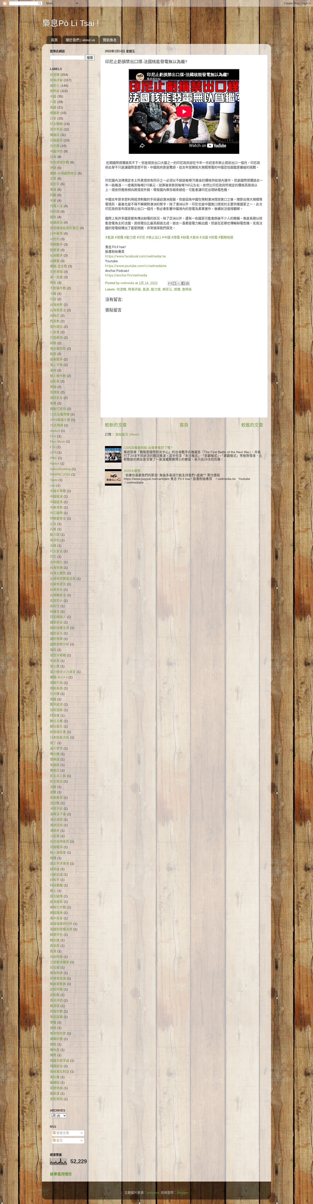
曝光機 (55, 754)
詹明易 (187, 289)
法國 (53, 787)
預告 (53, 282)
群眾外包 (56, 934)
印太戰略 (56, 124)
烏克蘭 (55, 146)
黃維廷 (55, 135)
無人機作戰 (58, 376)
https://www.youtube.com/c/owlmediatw (136, 266)
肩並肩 (55, 945)
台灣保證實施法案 (63, 578)
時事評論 (134, 289)
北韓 (53, 545)
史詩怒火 (56, 600)
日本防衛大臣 (59, 737)
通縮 (53, 1028)
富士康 (55, 666)
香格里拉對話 (59, 1071)
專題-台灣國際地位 (63, 173)
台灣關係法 (58, 595)
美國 (53, 107)
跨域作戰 (56, 1011)
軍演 (53, 189)
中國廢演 (56, 496)
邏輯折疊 (56, 1039)
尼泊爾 (55, 693)
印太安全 (56, 551)
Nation (54, 463)
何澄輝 (121, 289)
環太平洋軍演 (59, 863)
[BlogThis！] (174, 283)
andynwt (153, 1192)
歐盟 (53, 354)
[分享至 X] (178, 283)
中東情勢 (56, 507)
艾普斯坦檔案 (59, 962)
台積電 (55, 261)
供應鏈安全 (58, 518)
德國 (53, 699)
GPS (53, 452)
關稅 (53, 1044)
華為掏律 (56, 973)
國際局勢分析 (59, 644)
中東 (53, 200)
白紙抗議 (56, 874)
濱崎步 (55, 830)
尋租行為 (56, 683)
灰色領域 (56, 271)
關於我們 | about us (80, 40)
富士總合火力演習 (63, 672)
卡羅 (53, 293)
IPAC (53, 458)
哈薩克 (55, 611)
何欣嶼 (55, 211)
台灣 (53, 157)
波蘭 (53, 792)
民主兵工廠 (58, 776)
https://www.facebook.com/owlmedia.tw (135, 256)
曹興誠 (55, 759)
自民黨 (55, 381)
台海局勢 (56, 304)
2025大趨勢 (132, 471)
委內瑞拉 (56, 326)
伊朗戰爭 (56, 244)
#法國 (203, 237)
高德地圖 (56, 1088)
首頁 (54, 40)
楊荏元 (167, 289)
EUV (53, 436)
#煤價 (119, 237)
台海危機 (56, 567)
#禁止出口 (153, 237)
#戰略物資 (225, 237)
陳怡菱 (55, 1050)
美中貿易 (56, 918)
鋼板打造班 (58, 409)
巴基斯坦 (56, 337)
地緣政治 (56, 222)
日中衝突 (56, 233)
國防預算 (56, 639)
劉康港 (55, 250)
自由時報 (56, 956)
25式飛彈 (56, 425)
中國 (53, 96)
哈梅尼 (55, 315)
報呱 (53, 650)
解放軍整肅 (58, 984)
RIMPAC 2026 (60, 474)
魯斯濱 (55, 1093)
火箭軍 (55, 836)
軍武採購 (56, 1017)
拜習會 (55, 715)
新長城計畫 (58, 732)
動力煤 (156, 289)
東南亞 (55, 770)
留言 (59, 1140)
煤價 (177, 289)
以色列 (55, 239)
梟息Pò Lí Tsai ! (70, 23)
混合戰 (55, 803)
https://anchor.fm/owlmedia (126, 275)
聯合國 (55, 940)
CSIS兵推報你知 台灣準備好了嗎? (148, 447)
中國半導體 (58, 491)
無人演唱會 (58, 852)
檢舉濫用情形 (61, 1174)
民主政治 (56, 781)
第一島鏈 (56, 277)
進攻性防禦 (58, 1033)
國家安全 (56, 622)
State (54, 480)
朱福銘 (55, 765)
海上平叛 (56, 365)
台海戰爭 (56, 255)
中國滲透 (56, 151)
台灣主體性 (58, 573)
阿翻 (53, 195)
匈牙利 (55, 540)
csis (52, 485)
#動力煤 (130, 237)
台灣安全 (56, 589)
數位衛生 (56, 726)
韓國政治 (56, 1066)
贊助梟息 (110, 40)
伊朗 (53, 168)
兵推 (53, 529)
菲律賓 (55, 392)
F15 (53, 447)
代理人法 (56, 206)
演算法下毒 (58, 814)
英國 (53, 387)
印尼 (53, 556)
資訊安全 (56, 398)
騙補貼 (55, 1082)
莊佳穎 (55, 967)
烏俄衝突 (56, 140)
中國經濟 (56, 502)
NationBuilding (60, 469)
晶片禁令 (56, 748)
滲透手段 (56, 808)
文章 (53, 178)
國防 (53, 217)
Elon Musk (57, 441)
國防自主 (56, 633)
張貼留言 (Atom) (127, 434)
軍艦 (53, 1022)
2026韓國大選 (60, 420)
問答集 (55, 321)
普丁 (53, 743)
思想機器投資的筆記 (64, 228)
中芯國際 (56, 513)
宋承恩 (55, 661)
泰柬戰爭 (56, 359)
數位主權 (56, 721)
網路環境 (56, 912)
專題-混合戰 (58, 266)
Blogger (182, 1192)
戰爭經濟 (56, 704)
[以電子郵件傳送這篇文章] (170, 283)
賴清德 (55, 1006)
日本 (53, 118)
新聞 (53, 343)
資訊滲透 (56, 1000)
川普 (53, 102)
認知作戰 (56, 989)
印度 (53, 299)
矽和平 (55, 880)
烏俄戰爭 (56, 847)
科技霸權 (56, 885)
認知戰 (55, 995)
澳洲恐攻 (56, 825)
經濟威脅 (56, 902)
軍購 (53, 403)
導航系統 (56, 688)
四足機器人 (58, 617)
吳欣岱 (55, 606)
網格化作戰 (58, 907)
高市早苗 (56, 129)
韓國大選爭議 (59, 1060)
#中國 (166, 237)
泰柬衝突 (56, 797)
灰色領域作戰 (59, 162)
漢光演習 (56, 819)
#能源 (109, 237)
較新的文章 (116, 425)
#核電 (213, 237)
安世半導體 (58, 655)
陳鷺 (53, 1055)
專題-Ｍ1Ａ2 (59, 677)
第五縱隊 (56, 896)
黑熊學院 (56, 1099)
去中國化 (56, 562)
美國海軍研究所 (61, 923)
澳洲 (53, 370)
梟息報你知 (58, 348)
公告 (53, 524)
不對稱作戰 (58, 288)
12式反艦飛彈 (60, 414)
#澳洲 (194, 237)
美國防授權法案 (61, 929)
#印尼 (141, 237)
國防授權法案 (59, 628)
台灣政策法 (58, 310)
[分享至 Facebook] (183, 283)
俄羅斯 (55, 113)
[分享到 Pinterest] (187, 283)
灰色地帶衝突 (59, 841)
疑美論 (55, 869)
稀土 (53, 891)
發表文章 (62, 1133)
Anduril (55, 431)
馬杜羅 (55, 1077)
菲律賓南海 (58, 978)
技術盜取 (56, 710)
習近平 (55, 184)
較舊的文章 (252, 425)
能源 (146, 289)
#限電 (175, 237)
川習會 (55, 332)
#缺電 (185, 237)
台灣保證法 (58, 584)
